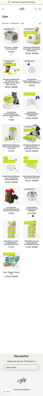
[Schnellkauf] (37, 202)
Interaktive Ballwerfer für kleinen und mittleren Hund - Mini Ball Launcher (11, 82)
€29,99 (32, 85)
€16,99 (11, 213)
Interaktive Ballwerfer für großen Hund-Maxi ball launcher (31, 49)
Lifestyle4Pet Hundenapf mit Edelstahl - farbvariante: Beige (30, 216)
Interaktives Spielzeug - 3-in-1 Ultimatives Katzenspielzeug (11, 177)
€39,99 (11, 52)
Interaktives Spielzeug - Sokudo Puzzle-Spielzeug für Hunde (32, 146)
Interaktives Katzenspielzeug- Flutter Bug (32, 113)
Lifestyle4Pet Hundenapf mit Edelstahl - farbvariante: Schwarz (33, 216)
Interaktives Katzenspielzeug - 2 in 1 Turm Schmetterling (32, 81)
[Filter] (40, 23)
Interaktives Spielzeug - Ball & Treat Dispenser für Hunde (11, 146)
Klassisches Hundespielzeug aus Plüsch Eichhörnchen (11, 209)
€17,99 (11, 120)
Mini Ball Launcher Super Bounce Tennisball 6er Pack (31, 242)
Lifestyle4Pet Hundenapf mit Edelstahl (32, 209)
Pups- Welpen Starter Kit (11, 273)
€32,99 (11, 151)
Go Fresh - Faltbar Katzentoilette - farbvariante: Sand (11, 54)
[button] (35, 9)
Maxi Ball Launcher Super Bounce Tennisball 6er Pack (11, 242)
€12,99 (11, 247)
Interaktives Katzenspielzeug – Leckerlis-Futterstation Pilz (11, 114)
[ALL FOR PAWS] (21, 9)
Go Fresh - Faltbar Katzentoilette (11, 48)
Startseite (5, 23)
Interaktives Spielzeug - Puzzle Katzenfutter (32, 177)
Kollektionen (15, 23)
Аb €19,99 (32, 213)
